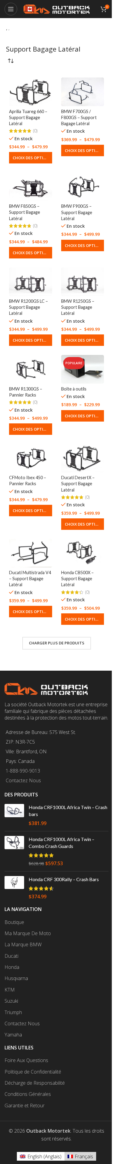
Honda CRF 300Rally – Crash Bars (64, 879)
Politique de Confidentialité (33, 1071)
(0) (35, 131)
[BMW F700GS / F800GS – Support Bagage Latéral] (82, 91)
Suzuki (11, 1001)
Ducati (11, 956)
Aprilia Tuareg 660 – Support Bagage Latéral (28, 117)
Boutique (14, 922)
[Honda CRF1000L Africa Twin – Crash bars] (14, 815)
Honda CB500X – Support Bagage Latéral (77, 578)
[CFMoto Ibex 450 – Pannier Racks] (30, 458)
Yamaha (13, 1034)
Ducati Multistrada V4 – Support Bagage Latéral (30, 578)
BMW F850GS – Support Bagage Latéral (24, 212)
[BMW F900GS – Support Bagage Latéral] (82, 186)
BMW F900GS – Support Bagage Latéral (76, 212)
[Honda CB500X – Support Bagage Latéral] (82, 553)
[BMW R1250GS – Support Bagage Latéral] (82, 281)
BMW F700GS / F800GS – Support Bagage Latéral (79, 117)
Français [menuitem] (84, 1156)
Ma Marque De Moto (28, 933)
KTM (10, 989)
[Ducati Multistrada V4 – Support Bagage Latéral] (30, 553)
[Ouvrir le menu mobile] (11, 9)
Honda (12, 967)
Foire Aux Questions (26, 1060)
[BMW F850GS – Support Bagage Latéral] (30, 186)
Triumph (13, 1012)
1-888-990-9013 (23, 770)
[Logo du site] (57, 8)
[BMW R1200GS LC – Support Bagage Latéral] (30, 281)
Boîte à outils (73, 388)
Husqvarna (16, 978)
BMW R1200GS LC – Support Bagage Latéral (28, 307)
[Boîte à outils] (82, 369)
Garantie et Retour (25, 1105)
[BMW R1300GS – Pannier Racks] (30, 369)
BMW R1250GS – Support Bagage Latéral (77, 307)
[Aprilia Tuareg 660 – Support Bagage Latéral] (30, 91)
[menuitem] (40, 1156)
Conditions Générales (28, 1094)
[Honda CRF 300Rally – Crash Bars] (14, 888)
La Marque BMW (23, 944)
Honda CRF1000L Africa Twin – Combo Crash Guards (61, 842)
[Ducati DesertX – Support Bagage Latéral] (82, 458)
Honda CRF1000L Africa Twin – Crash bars (68, 810)
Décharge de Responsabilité (35, 1083)
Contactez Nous (23, 780)
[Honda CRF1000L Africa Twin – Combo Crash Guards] (14, 851)
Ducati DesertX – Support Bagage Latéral (78, 483)
